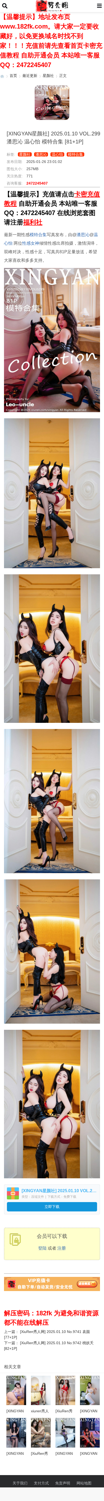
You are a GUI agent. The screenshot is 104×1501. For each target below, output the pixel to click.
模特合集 (75, 154)
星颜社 (48, 75)
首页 (13, 75)
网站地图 (84, 1483)
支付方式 (41, 1483)
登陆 (42, 1248)
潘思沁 (41, 154)
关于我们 (20, 1483)
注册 (61, 1248)
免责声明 (62, 1483)
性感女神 (30, 243)
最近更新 (29, 75)
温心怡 (57, 154)
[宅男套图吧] (2, 75)
